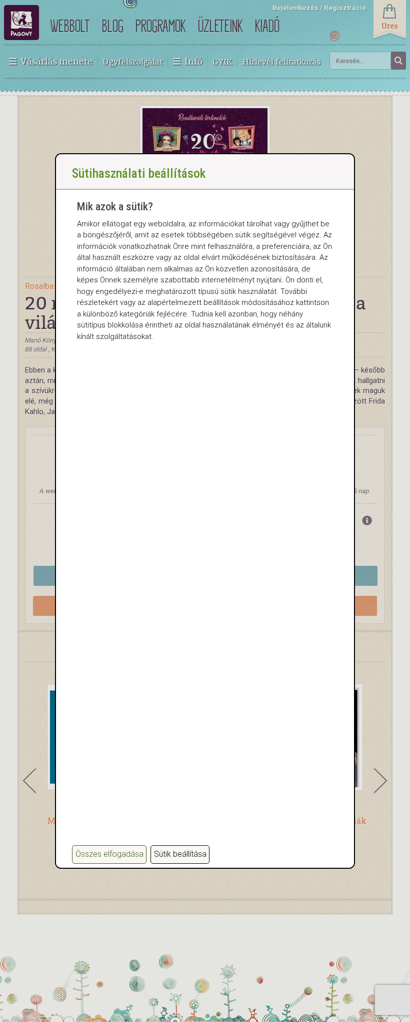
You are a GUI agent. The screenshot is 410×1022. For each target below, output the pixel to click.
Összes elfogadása (110, 854)
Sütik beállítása (180, 854)
